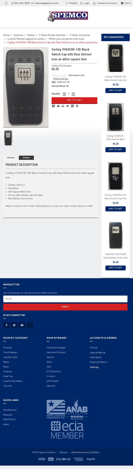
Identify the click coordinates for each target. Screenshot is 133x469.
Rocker (31, 35)
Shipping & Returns (99, 362)
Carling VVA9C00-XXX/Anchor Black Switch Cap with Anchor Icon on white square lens (115, 138)
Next (129, 156)
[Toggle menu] (6, 3)
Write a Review (60, 79)
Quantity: (56, 93)
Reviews (26, 158)
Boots (6, 367)
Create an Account (107, 3)
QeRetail (95, 452)
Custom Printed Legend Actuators (26, 39)
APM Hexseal (52, 381)
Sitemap (94, 367)
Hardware (7, 372)
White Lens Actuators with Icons (66, 39)
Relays (6, 362)
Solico (49, 362)
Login (87, 3)
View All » (7, 386)
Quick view (116, 70)
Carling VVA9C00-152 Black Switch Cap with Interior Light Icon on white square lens (115, 79)
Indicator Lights (10, 357)
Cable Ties (8, 376)
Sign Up (101, 352)
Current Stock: (60, 86)
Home (6, 35)
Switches (18, 35)
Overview (10, 158)
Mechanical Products (56, 352)
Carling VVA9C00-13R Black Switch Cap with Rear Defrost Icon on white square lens (52, 43)
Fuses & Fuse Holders (12, 381)
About (6, 424)
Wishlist (73, 3)
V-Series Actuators (79, 35)
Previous (100, 156)
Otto (49, 367)
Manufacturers (10, 410)
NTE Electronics (54, 372)
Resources (7, 415)
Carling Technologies (56, 348)
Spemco (50, 357)
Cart (127, 3)
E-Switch (51, 376)
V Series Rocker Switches (52, 35)
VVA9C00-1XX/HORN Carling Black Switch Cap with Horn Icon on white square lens (115, 256)
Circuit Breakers (10, 352)
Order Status (96, 357)
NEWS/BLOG (9, 420)
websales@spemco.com (47, 3)
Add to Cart (115, 90)
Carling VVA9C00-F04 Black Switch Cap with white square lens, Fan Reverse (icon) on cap (115, 197)
